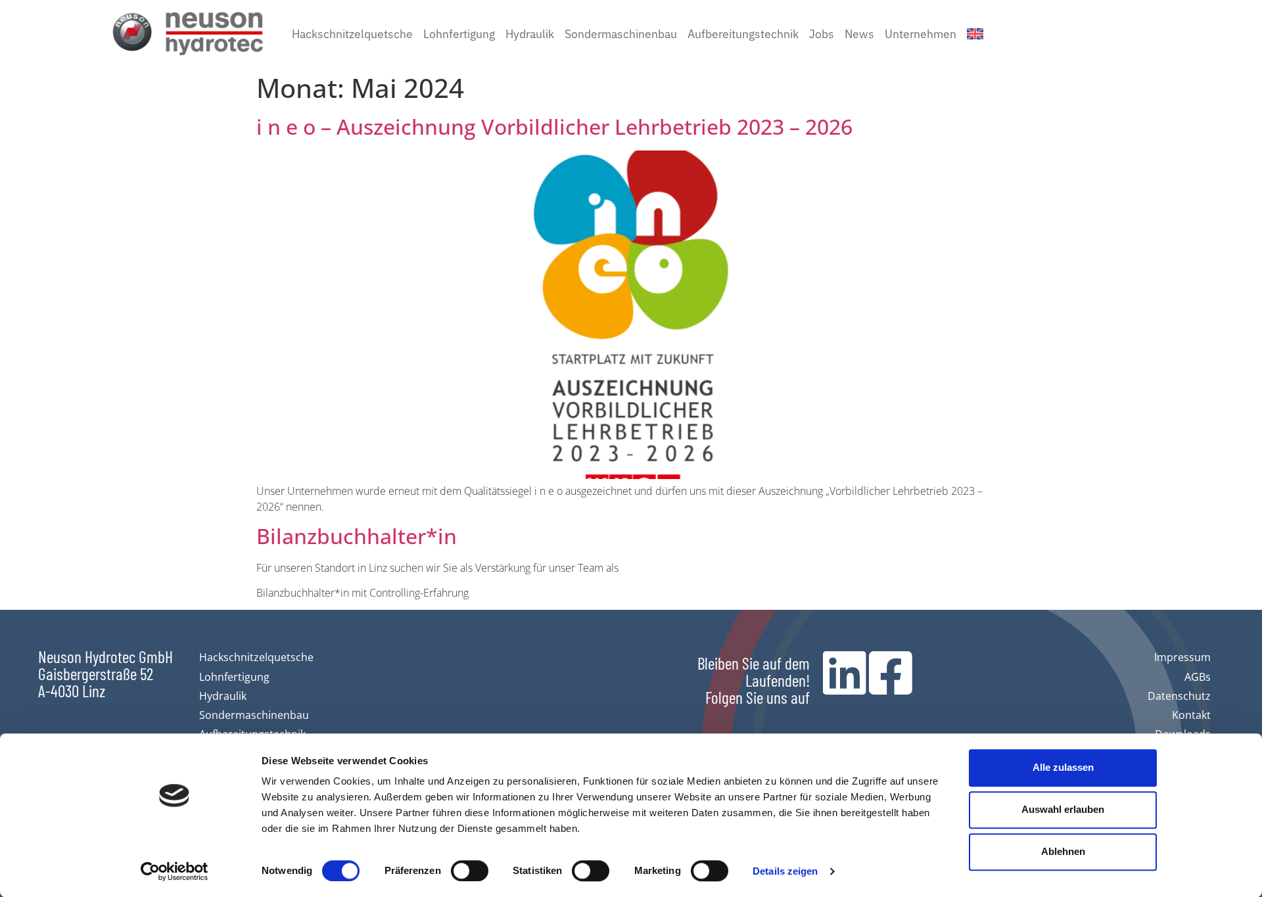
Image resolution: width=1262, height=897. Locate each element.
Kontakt (1191, 715)
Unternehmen (920, 33)
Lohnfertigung (459, 33)
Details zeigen (785, 871)
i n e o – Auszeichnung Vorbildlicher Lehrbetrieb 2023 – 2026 (554, 126)
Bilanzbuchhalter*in (356, 536)
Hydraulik (529, 33)
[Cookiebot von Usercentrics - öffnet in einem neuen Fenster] (174, 871)
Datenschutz (1179, 696)
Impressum (1182, 657)
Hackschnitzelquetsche (352, 33)
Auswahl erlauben (1062, 809)
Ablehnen (1063, 851)
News (859, 33)
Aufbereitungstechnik (743, 33)
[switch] (469, 870)
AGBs (1197, 677)
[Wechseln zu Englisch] (975, 34)
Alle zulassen (1063, 767)
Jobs (821, 33)
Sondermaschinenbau (621, 33)
